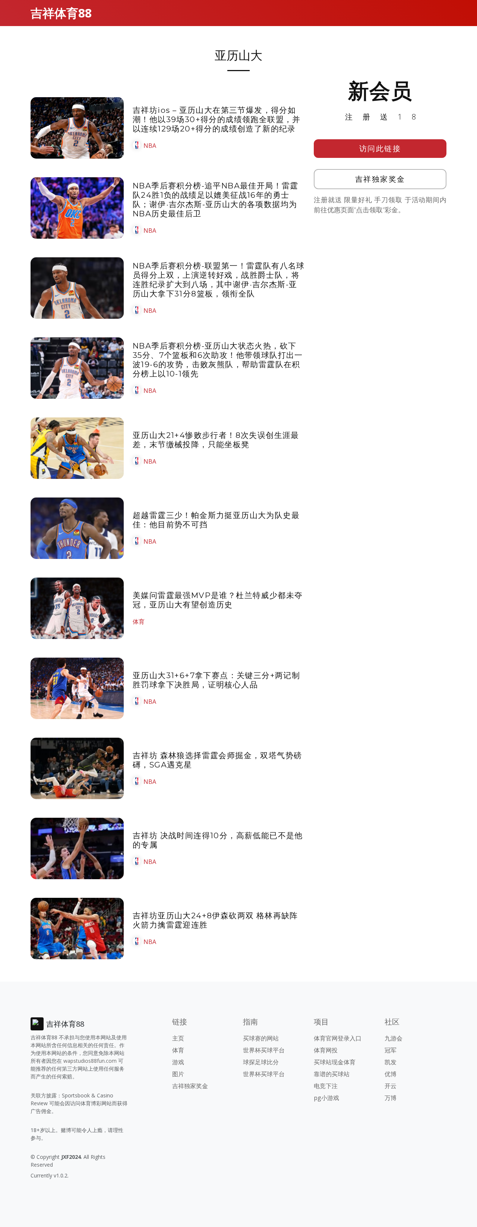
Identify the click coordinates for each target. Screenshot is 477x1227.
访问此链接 (380, 148)
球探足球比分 (261, 1062)
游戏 (178, 1062)
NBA (149, 146)
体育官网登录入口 (337, 1038)
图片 (178, 1074)
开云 (391, 1086)
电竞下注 (326, 1086)
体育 (139, 621)
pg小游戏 (326, 1098)
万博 (391, 1098)
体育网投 (326, 1050)
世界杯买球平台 (264, 1050)
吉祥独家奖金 (380, 179)
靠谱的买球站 (332, 1074)
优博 (391, 1074)
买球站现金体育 (335, 1062)
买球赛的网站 (261, 1038)
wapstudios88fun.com (90, 1060)
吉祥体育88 (61, 13)
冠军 (391, 1050)
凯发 (391, 1062)
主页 (178, 1038)
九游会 (393, 1038)
